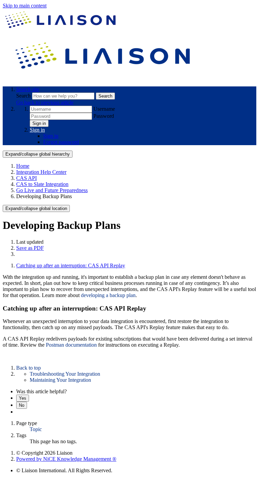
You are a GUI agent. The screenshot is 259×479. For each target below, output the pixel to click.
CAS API (26, 178)
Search (24, 96)
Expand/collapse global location (36, 208)
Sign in (39, 123)
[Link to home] (104, 78)
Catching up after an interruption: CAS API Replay (70, 265)
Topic (36, 429)
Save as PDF (30, 248)
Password (103, 116)
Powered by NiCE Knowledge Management (66, 459)
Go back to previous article (45, 102)
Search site (27, 89)
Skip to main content (25, 5)
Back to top (28, 368)
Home (22, 166)
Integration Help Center (41, 172)
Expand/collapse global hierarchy (37, 154)
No (21, 405)
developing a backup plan (108, 295)
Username (104, 109)
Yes (22, 398)
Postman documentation (72, 345)
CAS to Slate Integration (42, 184)
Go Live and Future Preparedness (52, 190)
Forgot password (61, 142)
